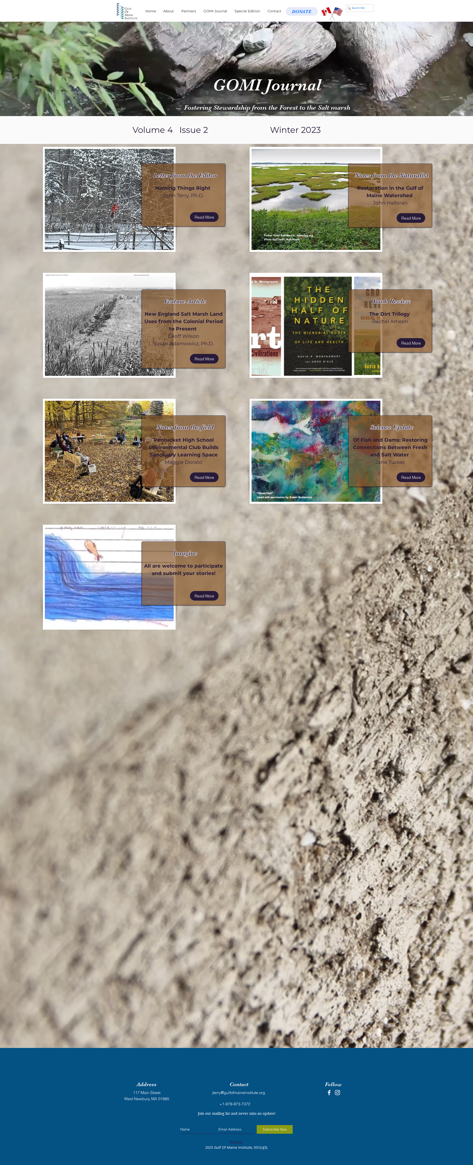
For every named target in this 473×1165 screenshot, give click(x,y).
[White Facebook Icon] (329, 1092)
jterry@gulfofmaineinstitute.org (238, 1092)
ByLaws (236, 1142)
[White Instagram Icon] (337, 1092)
